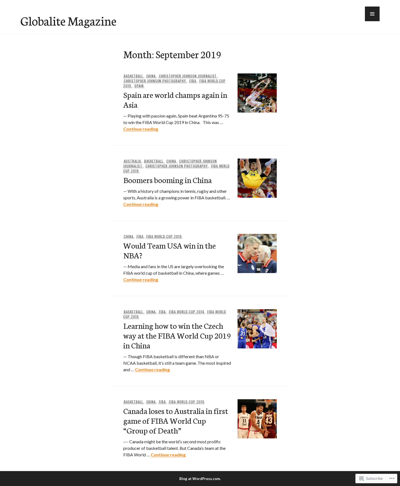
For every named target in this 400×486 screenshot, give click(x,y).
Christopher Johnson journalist (188, 76)
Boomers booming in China (167, 179)
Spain (139, 85)
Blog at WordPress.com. (200, 478)
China (151, 76)
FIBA (192, 80)
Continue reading (140, 128)
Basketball (133, 76)
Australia (132, 161)
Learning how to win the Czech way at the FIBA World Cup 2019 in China (177, 335)
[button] (372, 14)
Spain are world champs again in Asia (175, 99)
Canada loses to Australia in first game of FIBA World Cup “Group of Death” (175, 420)
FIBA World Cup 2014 (186, 311)
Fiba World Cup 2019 (164, 236)
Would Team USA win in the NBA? (169, 250)
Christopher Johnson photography (155, 80)
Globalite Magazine (68, 20)
